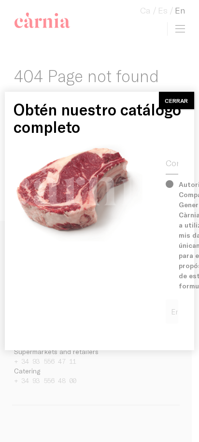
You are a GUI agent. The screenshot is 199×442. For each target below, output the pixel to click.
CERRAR (176, 100)
